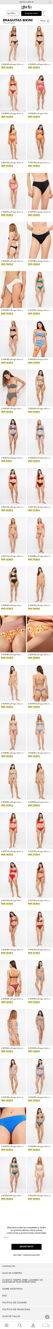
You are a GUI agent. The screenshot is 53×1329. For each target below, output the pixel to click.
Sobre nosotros (12, 1289)
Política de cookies (14, 1303)
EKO (4, 1296)
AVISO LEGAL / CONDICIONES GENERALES (26, 1255)
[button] (49, 17)
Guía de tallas (11, 1317)
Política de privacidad (16, 1310)
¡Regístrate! (26, 1247)
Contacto (8, 1266)
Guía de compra (12, 1273)
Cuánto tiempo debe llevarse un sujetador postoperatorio (22, 1281)
